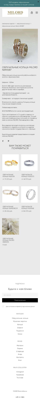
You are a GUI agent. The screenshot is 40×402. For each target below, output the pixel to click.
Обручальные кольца (20, 318)
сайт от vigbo (20, 397)
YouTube (20, 377)
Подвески (20, 331)
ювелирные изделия (8, 23)
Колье (20, 334)
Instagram (20, 372)
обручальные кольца (23, 23)
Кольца (20, 324)
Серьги (20, 327)
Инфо (20, 354)
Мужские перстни (20, 321)
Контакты (20, 357)
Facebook (20, 375)
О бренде (20, 351)
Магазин (20, 345)
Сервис (20, 348)
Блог (20, 360)
